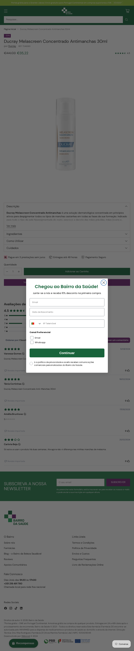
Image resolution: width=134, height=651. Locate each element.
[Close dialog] (104, 282)
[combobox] (36, 323)
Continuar (67, 353)
